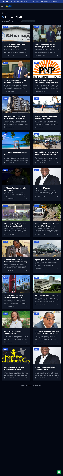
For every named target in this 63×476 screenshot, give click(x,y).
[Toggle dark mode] (58, 1)
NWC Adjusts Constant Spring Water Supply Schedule (35, 1)
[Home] (2, 13)
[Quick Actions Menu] (59, 472)
